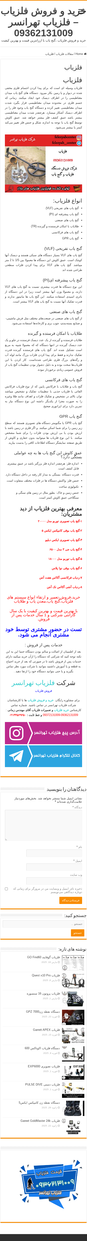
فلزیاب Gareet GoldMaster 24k (40, 1120)
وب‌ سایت (76, 874)
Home (79, 54)
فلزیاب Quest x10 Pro (46, 975)
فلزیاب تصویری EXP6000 (44, 1066)
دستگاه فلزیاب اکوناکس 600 (42, 1048)
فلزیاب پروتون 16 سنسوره (43, 993)
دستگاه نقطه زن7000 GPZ (43, 1011)
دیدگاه (77, 807)
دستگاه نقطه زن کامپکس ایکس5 (39, 1102)
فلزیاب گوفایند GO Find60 (43, 957)
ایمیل (77, 861)
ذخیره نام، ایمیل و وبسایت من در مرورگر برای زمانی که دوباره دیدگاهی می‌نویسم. (47, 890)
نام (79, 847)
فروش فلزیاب (43, 690)
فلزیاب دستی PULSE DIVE (42, 1084)
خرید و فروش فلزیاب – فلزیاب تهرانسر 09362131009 (44, 21)
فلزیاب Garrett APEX (46, 1029)
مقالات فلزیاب (64, 54)
